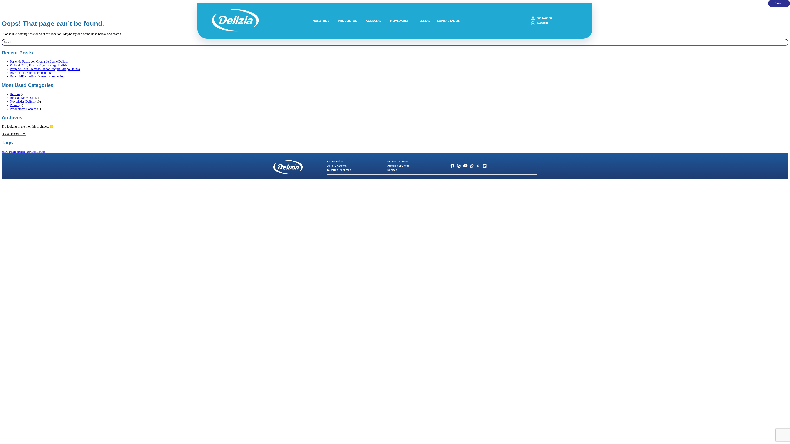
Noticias (41, 152)
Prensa (14, 105)
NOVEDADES (399, 20)
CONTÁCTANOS (448, 20)
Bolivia (5, 152)
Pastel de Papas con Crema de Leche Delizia (39, 61)
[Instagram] (459, 166)
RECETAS (423, 20)
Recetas (15, 94)
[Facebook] (452, 166)
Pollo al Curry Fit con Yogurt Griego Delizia (38, 65)
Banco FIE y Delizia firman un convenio (36, 76)
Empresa (21, 152)
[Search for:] (395, 42)
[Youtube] (465, 166)
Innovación (31, 152)
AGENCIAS (373, 20)
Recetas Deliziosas (22, 97)
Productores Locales (23, 109)
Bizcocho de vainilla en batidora (31, 72)
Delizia (12, 152)
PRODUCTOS (347, 20)
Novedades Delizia (22, 101)
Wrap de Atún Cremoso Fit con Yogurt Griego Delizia (45, 69)
